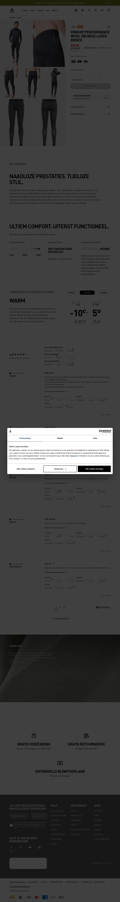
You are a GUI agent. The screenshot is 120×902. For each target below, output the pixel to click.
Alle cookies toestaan (94, 469)
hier (43, 459)
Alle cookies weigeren (26, 469)
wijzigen (73, 456)
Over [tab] (95, 438)
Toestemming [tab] (24, 438)
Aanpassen (58, 469)
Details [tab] (60, 438)
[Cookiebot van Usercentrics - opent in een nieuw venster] (100, 431)
